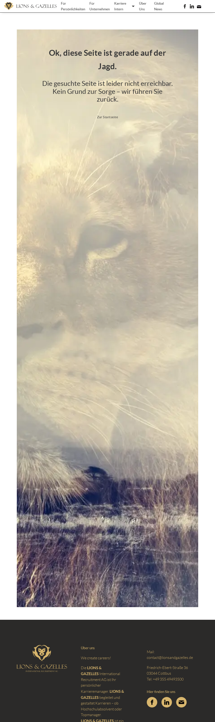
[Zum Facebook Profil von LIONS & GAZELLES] (152, 702)
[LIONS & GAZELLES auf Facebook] (185, 6)
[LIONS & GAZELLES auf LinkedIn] (192, 6)
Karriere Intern (120, 6)
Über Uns (142, 6)
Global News (159, 6)
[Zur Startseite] (30, 6)
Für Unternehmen (99, 6)
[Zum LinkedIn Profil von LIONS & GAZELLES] (166, 702)
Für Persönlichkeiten (73, 6)
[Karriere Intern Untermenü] (133, 6)
